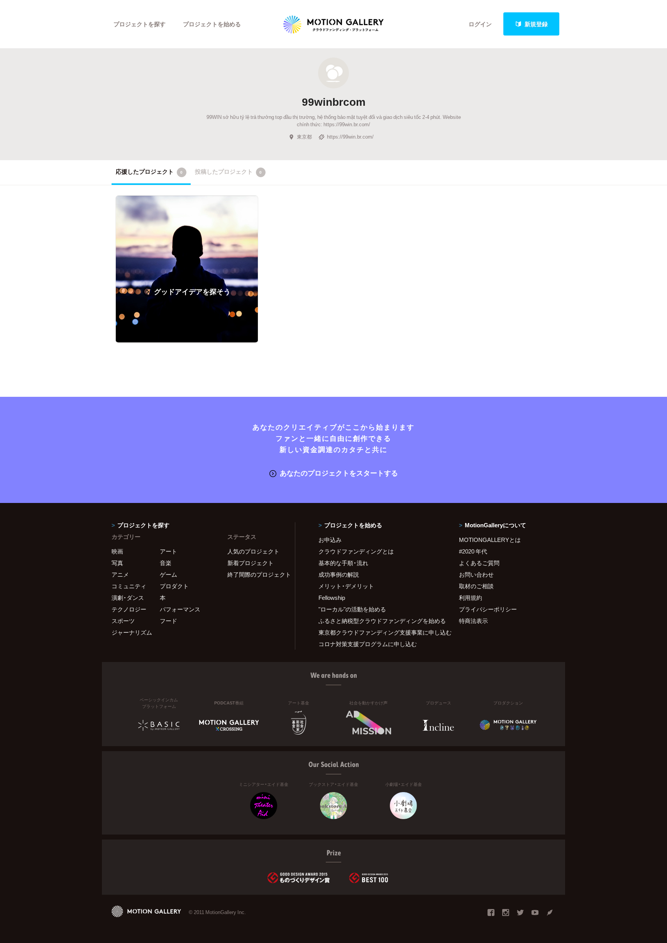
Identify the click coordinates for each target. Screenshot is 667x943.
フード (168, 620)
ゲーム (168, 574)
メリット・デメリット (346, 586)
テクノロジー (129, 609)
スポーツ (123, 620)
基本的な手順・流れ (343, 563)
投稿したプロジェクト (228, 171)
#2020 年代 (473, 551)
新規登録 (536, 24)
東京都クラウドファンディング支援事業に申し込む (379, 632)
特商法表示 (473, 620)
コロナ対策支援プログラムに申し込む (367, 644)
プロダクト (174, 586)
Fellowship (331, 597)
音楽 (165, 563)
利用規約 (470, 597)
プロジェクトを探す (139, 24)
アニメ (120, 574)
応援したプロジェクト (149, 171)
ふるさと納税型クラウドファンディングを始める (379, 620)
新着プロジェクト (250, 563)
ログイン (480, 24)
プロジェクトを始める (212, 24)
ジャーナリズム (132, 632)
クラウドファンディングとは (356, 551)
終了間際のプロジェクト (256, 574)
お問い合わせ (476, 574)
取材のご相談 (476, 586)
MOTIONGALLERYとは (490, 539)
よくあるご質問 (479, 563)
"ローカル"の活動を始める (352, 609)
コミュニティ (129, 586)
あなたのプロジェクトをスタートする (339, 472)
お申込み (330, 539)
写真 (117, 563)
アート (168, 551)
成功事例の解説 (338, 574)
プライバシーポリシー (488, 609)
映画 (117, 551)
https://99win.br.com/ (350, 136)
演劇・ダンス (128, 597)
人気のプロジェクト (253, 551)
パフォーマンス (180, 609)
